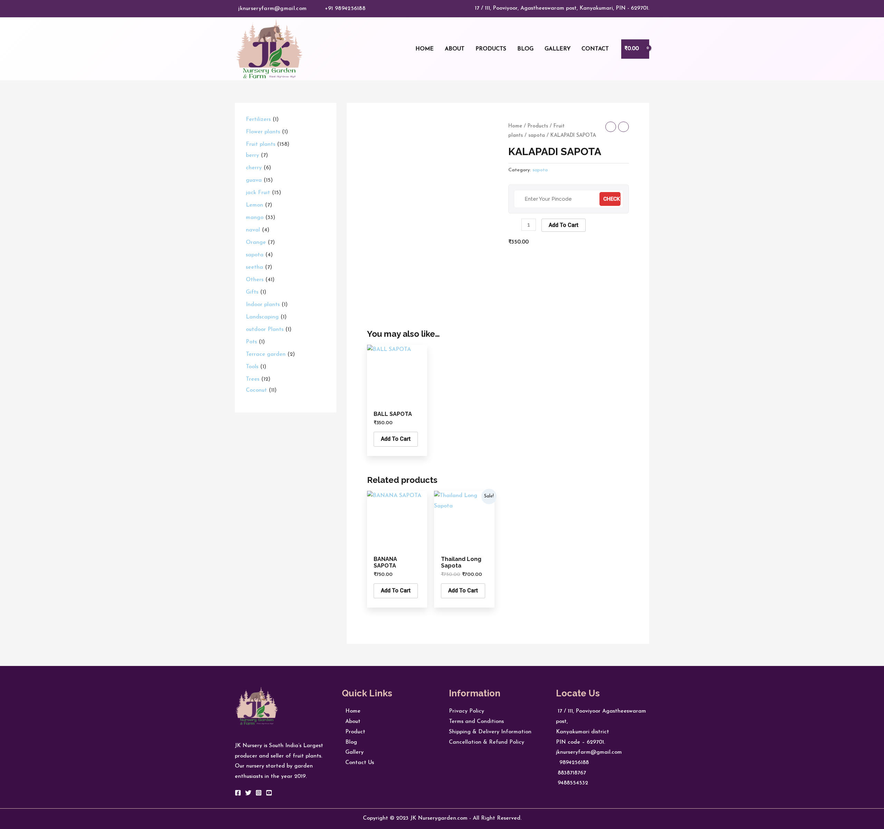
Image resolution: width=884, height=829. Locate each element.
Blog (349, 742)
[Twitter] (248, 793)
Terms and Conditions (476, 721)
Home (515, 126)
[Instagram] (259, 793)
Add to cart (563, 225)
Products (538, 126)
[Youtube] (269, 793)
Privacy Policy (466, 711)
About (351, 721)
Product (353, 732)
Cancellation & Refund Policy (486, 742)
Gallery (353, 752)
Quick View (397, 399)
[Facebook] (238, 793)
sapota (536, 135)
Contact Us (358, 762)
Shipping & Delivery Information (490, 732)
